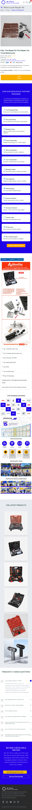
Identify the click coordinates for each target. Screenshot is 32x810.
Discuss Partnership (16, 776)
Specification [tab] (12, 259)
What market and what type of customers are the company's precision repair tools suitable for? (18, 735)
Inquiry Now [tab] (19, 259)
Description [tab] (4, 259)
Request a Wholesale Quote (16, 245)
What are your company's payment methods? (14, 705)
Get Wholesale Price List (15, 772)
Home (2, 10)
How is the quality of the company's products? (15, 729)
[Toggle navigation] (24, 2)
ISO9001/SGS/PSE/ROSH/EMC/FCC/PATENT (15, 60)
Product (8, 10)
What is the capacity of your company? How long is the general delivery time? (17, 723)
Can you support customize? (11, 710)
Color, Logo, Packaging (11, 59)
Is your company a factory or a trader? (13, 680)
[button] (1, 30)
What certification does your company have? (14, 699)
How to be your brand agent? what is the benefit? (15, 716)
